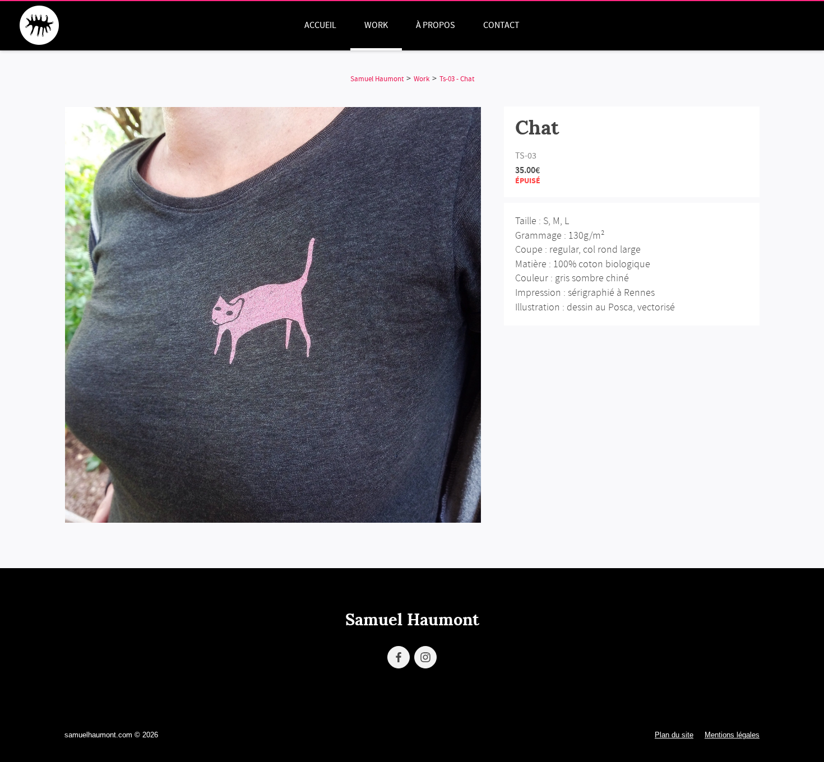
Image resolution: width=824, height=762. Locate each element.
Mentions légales (732, 735)
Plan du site (674, 735)
